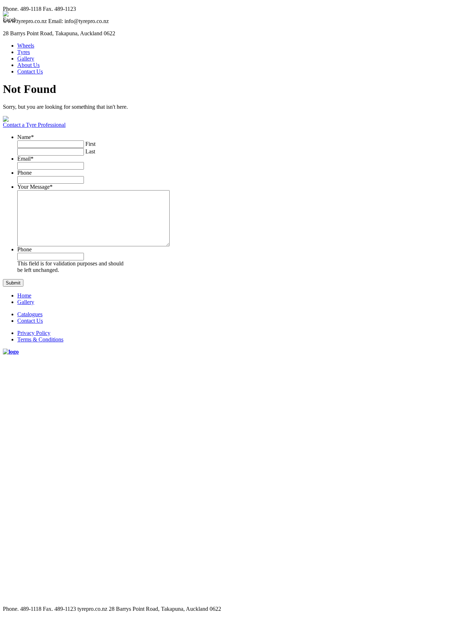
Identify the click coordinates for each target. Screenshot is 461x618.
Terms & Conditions (40, 339)
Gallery (25, 58)
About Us (28, 65)
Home (24, 295)
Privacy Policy (33, 333)
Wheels (25, 45)
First (90, 144)
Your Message (35, 187)
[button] (13, 283)
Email (25, 159)
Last (90, 151)
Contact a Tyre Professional (34, 125)
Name (25, 137)
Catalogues (29, 314)
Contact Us (30, 71)
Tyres (23, 52)
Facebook (451, 206)
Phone (24, 173)
